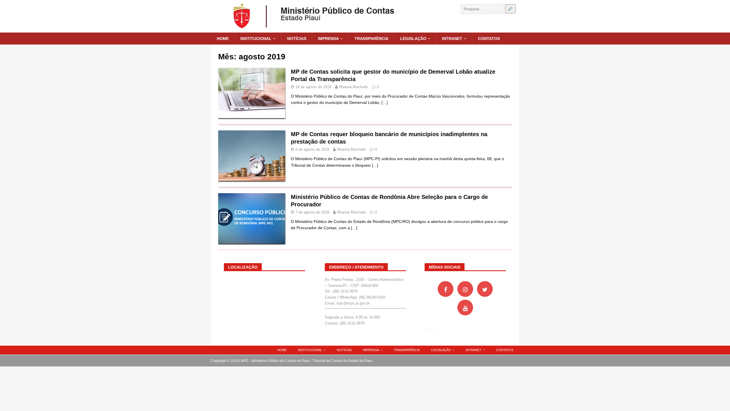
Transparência (371, 38)
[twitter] (485, 289)
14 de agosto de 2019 (313, 87)
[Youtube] (465, 307)
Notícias (296, 38)
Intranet (452, 38)
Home (223, 38)
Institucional (255, 38)
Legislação (413, 38)
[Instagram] (465, 289)
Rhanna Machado (353, 87)
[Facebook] (445, 289)
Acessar (431, 329)
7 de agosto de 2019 (312, 212)
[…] (385, 102)
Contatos (489, 38)
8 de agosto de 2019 (312, 149)
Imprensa (328, 38)
